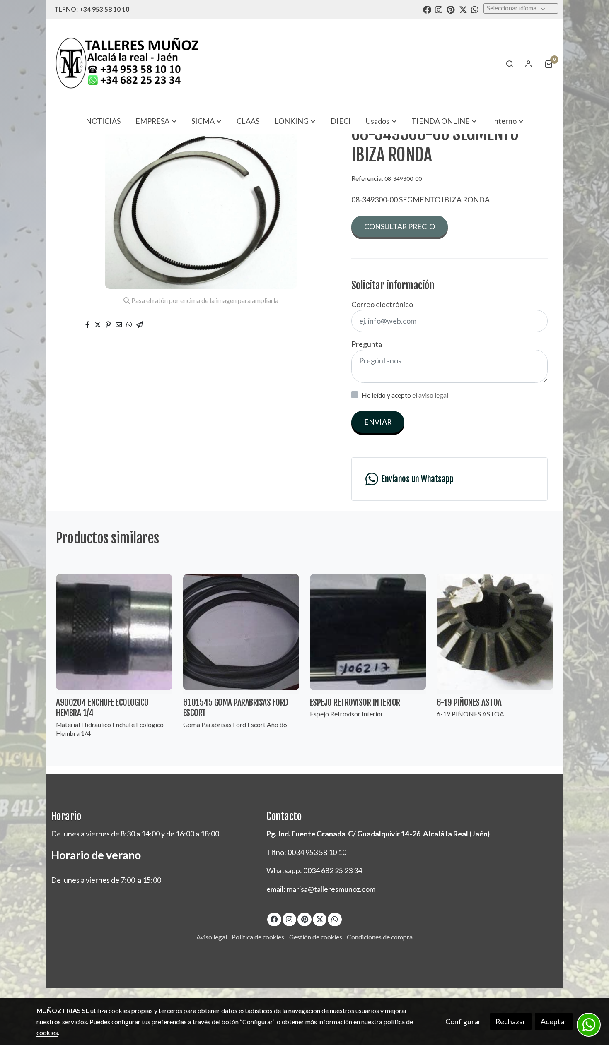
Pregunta (366, 343)
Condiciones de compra (380, 937)
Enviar (378, 421)
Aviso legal (211, 937)
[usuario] (528, 64)
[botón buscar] (509, 64)
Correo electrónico (382, 304)
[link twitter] (463, 9)
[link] (126, 63)
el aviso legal (430, 395)
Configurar (463, 1021)
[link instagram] (438, 9)
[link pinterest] (451, 9)
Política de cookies (258, 937)
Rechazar (510, 1021)
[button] (156, 121)
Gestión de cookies (315, 937)
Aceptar (554, 1021)
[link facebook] (427, 9)
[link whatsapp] (475, 9)
